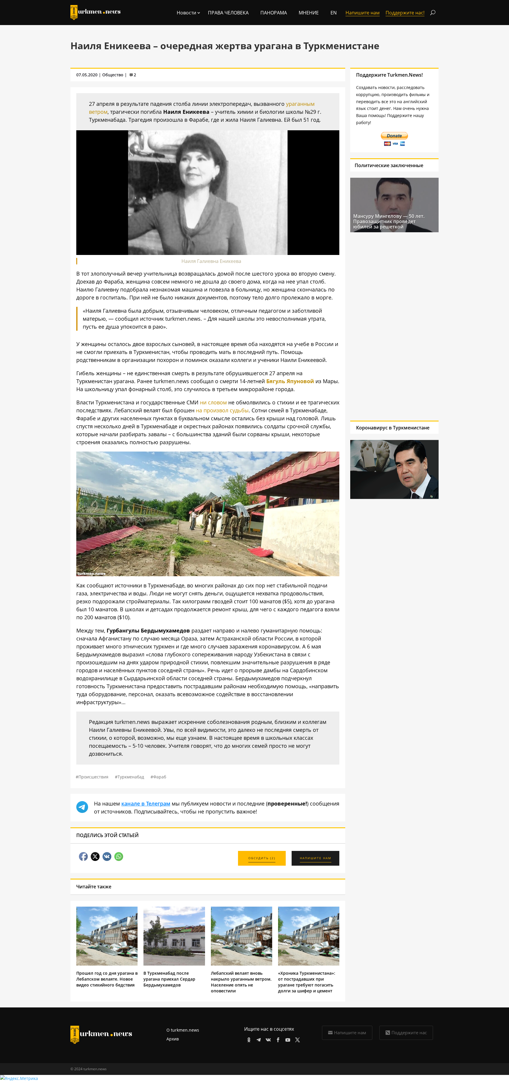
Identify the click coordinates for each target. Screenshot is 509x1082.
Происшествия (93, 777)
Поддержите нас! (405, 12)
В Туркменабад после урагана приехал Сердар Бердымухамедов (169, 979)
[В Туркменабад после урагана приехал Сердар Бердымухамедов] (174, 964)
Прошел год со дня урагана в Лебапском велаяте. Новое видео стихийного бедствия (107, 979)
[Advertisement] (394, 326)
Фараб (159, 777)
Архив (172, 1039)
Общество (112, 75)
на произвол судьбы (222, 410)
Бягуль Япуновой (290, 381)
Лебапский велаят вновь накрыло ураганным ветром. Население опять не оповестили (241, 982)
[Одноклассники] (248, 1039)
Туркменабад (131, 777)
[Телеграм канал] (257, 1039)
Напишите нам (350, 1032)
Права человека (228, 12)
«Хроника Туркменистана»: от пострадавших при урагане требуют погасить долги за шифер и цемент (306, 982)
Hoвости (186, 12)
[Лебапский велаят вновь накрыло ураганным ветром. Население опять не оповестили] (241, 964)
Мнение (309, 12)
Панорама (273, 12)
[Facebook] (277, 1039)
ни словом (213, 402)
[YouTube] (286, 1039)
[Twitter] (296, 1039)
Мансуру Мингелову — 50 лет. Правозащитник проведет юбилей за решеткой (388, 221)
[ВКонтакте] (267, 1039)
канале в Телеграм (145, 803)
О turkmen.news (182, 1030)
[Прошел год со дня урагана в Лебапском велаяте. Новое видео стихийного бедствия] (107, 964)
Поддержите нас (409, 1032)
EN (333, 12)
